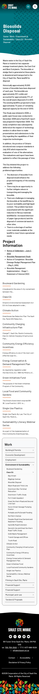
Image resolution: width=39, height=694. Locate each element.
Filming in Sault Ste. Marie (16, 580)
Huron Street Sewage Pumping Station (19, 508)
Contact (11, 658)
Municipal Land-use (14, 595)
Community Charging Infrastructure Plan (20, 548)
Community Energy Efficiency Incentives (17, 553)
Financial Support (13, 585)
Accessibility (25, 658)
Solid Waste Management (17, 534)
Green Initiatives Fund (14, 564)
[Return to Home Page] (9, 6)
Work (12, 36)
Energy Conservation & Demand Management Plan (18, 559)
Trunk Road (12, 540)
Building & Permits (13, 450)
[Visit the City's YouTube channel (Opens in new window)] (28, 636)
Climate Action (12, 544)
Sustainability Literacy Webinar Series (18, 575)
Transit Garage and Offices (18, 537)
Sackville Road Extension (17, 525)
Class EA (19, 39)
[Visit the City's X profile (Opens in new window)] (19, 636)
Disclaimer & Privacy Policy (20, 662)
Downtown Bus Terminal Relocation (17, 490)
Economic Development (15, 455)
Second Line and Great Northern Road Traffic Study (20, 529)
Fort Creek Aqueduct (16, 498)
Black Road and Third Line (18, 485)
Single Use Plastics (13, 570)
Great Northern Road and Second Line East (20, 502)
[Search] (35, 6)
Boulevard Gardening (14, 469)
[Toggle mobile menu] (28, 6)
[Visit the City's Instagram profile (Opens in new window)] (15, 636)
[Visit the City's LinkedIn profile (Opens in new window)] (24, 636)
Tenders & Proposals (14, 599)
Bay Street (12, 476)
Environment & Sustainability (18, 465)
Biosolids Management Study (19, 256)
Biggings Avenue (14, 479)
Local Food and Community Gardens (19, 567)
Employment (11, 460)
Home (5, 36)
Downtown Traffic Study (17, 494)
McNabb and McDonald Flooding (20, 512)
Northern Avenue (14, 516)
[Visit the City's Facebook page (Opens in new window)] (10, 636)
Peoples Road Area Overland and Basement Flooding (20, 520)
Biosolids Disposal (14, 482)
